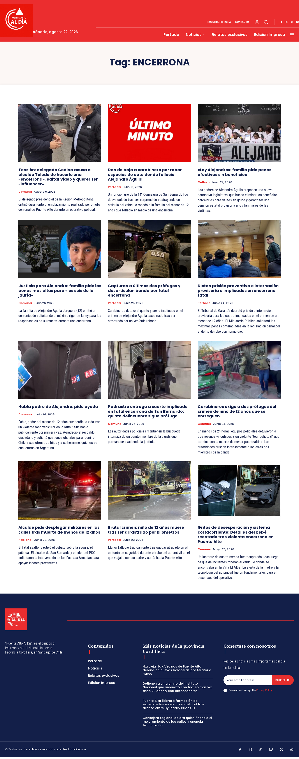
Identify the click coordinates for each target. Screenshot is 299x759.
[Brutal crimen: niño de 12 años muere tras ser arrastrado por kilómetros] (149, 490)
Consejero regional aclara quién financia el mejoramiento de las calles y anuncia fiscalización (177, 721)
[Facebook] (281, 22)
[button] (265, 22)
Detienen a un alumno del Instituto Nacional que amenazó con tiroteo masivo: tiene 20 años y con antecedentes (177, 687)
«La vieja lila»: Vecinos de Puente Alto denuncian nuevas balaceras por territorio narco (177, 670)
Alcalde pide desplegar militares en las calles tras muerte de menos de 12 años (59, 530)
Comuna (25, 191)
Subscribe (282, 680)
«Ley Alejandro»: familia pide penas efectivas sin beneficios (234, 172)
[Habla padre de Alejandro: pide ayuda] (59, 370)
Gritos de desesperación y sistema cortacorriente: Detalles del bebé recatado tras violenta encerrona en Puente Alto (236, 534)
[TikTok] (261, 750)
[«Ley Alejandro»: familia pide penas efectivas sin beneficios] (239, 133)
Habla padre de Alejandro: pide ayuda (58, 406)
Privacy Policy (264, 690)
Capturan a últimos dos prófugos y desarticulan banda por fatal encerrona (144, 290)
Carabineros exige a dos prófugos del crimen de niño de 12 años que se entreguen (237, 411)
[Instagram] (286, 22)
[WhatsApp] (292, 750)
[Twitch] (271, 750)
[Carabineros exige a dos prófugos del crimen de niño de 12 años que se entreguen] (239, 370)
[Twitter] (292, 22)
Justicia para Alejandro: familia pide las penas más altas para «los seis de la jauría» (59, 290)
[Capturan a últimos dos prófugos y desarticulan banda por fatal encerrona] (149, 249)
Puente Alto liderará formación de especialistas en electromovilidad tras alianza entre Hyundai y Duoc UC (173, 704)
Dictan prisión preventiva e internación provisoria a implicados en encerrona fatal (238, 290)
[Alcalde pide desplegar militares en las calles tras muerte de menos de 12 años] (59, 490)
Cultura (204, 182)
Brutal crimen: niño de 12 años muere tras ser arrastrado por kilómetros (146, 530)
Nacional (25, 540)
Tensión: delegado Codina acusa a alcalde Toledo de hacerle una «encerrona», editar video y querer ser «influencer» (58, 177)
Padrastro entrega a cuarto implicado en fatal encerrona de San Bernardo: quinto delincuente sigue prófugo (148, 411)
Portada (114, 187)
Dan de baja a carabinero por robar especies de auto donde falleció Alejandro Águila (145, 174)
